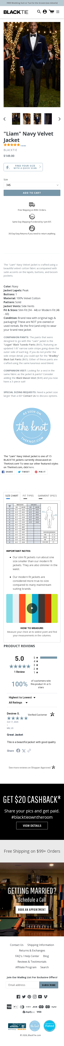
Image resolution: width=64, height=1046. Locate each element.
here (31, 467)
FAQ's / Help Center (27, 956)
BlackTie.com (34, 1035)
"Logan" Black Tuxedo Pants (19, 344)
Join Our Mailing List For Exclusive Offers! (32, 977)
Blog (46, 956)
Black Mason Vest (26, 377)
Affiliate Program (25, 967)
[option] (16, 119)
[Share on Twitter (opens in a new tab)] (24, 750)
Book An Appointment (32, 909)
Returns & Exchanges (32, 950)
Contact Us (29, 395)
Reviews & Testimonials (32, 961)
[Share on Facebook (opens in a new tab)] (18, 751)
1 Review (23, 671)
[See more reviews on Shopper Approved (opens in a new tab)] (29, 750)
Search (44, 967)
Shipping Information (40, 945)
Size (6, 179)
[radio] (45, 658)
